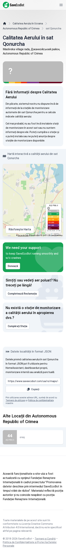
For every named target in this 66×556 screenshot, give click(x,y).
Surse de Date (23, 235)
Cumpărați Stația (17, 326)
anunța (43, 136)
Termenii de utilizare (15, 400)
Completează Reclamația (22, 293)
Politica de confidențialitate (41, 400)
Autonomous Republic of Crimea (21, 28)
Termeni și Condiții (45, 538)
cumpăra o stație (47, 132)
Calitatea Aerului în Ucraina (28, 23)
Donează (13, 266)
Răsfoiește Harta (20, 229)
